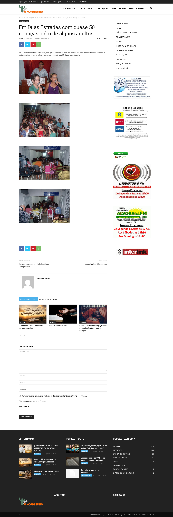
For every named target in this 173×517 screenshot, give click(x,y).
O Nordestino (33, 2)
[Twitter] (27, 44)
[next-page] (24, 335)
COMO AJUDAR (58, 2)
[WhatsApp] (38, 44)
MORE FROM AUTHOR (48, 299)
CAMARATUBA (122, 24)
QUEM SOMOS (45, 2)
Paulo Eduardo (26, 39)
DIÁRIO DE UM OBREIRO (126, 32)
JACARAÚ (22, 322)
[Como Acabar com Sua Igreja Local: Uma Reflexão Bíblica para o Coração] (93, 314)
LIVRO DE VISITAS (83, 2)
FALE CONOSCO (70, 2)
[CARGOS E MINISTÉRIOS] (63, 314)
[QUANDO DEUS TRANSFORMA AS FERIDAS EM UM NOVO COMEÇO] (25, 448)
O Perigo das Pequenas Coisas (46, 471)
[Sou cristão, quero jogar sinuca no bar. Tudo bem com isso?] (72, 448)
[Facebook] (21, 44)
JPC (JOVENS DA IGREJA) (126, 46)
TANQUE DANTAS (123, 63)
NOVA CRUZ (121, 59)
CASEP (118, 28)
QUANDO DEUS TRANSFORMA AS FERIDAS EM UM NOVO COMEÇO (46, 448)
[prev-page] (20, 335)
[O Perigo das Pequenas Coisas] (25, 474)
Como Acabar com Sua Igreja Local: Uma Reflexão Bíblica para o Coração (93, 328)
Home (21, 17)
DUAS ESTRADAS (123, 37)
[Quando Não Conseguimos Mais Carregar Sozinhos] (32, 314)
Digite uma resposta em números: (33, 401)
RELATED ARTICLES (28, 299)
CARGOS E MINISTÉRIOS (58, 326)
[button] (151, 9)
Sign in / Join (23, 2)
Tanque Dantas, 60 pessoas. (95, 264)
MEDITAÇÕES (121, 55)
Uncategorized (31, 17)
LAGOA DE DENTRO (124, 50)
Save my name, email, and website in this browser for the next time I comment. (54, 396)
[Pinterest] (33, 44)
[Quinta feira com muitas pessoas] (72, 473)
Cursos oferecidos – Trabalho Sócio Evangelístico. (34, 265)
